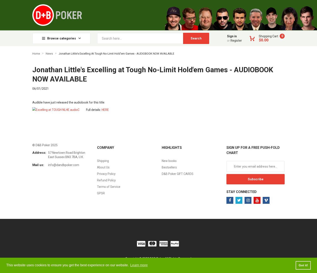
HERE (105, 109)
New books (169, 161)
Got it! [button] (303, 265)
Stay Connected (241, 192)
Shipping (103, 161)
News (49, 53)
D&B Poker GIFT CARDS (177, 174)
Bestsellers (169, 167)
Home (36, 53)
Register (236, 40)
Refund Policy (106, 180)
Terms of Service (108, 186)
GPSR (101, 193)
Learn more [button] (139, 265)
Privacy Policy (106, 174)
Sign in (232, 36)
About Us (103, 167)
